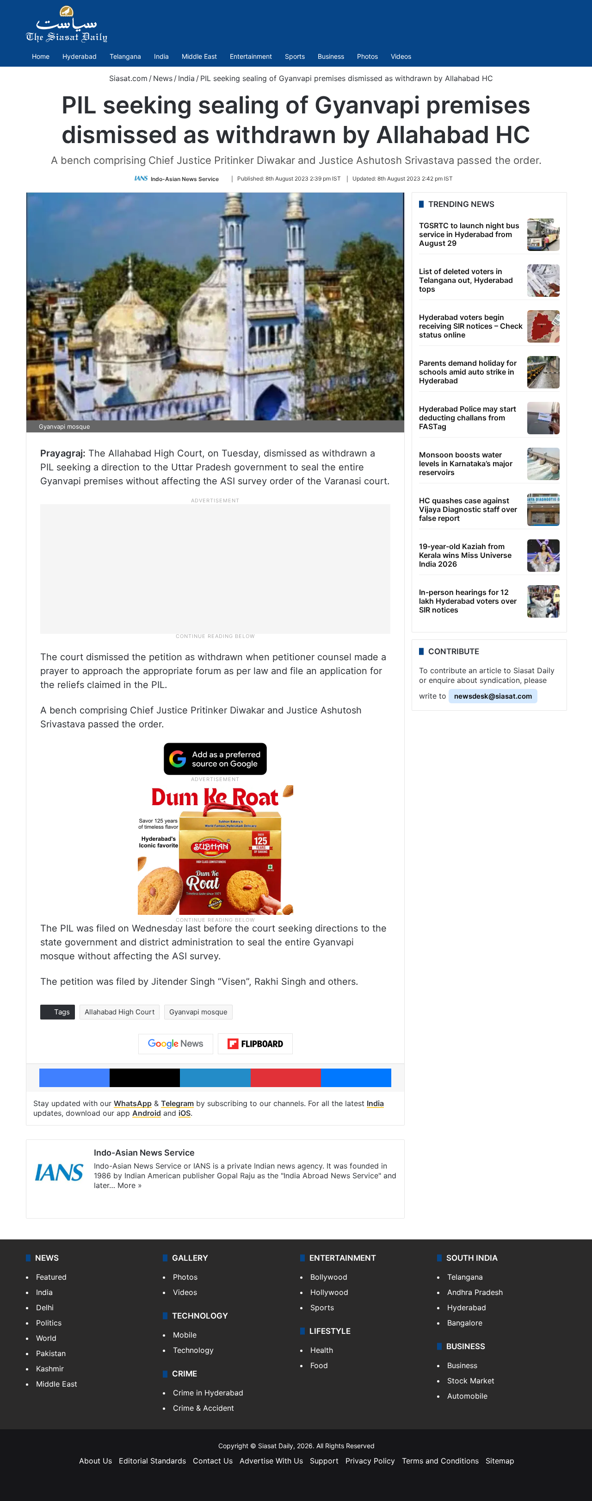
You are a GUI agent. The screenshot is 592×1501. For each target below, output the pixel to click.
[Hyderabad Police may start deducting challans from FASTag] (543, 418)
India (161, 56)
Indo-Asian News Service (185, 178)
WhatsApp (133, 1103)
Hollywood (329, 1292)
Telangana (125, 56)
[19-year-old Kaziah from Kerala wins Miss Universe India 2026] (543, 555)
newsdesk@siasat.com (493, 696)
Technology (193, 1350)
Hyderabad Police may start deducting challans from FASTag (467, 417)
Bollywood (328, 1277)
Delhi (45, 1307)
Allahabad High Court (119, 1011)
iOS (185, 1113)
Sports (295, 56)
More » (129, 1185)
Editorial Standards (152, 1460)
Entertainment (251, 56)
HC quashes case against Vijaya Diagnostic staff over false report (468, 509)
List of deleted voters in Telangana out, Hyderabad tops (466, 280)
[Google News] (175, 1044)
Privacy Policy (370, 1460)
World (46, 1338)
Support (324, 1460)
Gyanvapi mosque (198, 1011)
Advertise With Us (271, 1460)
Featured (51, 1277)
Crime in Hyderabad (208, 1392)
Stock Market (470, 1380)
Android (146, 1113)
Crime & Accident (203, 1408)
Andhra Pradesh (475, 1292)
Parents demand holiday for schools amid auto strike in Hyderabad (468, 371)
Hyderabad (79, 56)
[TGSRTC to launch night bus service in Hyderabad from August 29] (543, 235)
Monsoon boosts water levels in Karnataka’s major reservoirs (465, 463)
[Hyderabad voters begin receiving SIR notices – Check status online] (543, 326)
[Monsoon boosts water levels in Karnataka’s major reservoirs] (543, 464)
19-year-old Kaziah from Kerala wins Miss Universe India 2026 (465, 555)
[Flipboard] (255, 1044)
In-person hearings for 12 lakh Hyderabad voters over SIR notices (468, 601)
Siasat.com (127, 78)
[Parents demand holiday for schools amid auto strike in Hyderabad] (543, 372)
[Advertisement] (215, 568)
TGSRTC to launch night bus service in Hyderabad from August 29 (469, 234)
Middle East (199, 56)
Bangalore (464, 1322)
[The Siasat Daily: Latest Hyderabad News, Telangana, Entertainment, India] (66, 24)
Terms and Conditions (440, 1460)
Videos (401, 56)
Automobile (467, 1396)
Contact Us (213, 1460)
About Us (95, 1460)
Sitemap (500, 1460)
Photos (367, 56)
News (163, 78)
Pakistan (51, 1353)
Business (331, 56)
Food (319, 1365)
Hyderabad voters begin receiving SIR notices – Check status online (471, 326)
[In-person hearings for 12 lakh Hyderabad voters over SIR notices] (543, 601)
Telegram (177, 1103)
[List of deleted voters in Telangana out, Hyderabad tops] (543, 280)
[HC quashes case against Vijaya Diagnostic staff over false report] (543, 510)
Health (321, 1350)
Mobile (185, 1334)
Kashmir (50, 1368)
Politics (49, 1322)
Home (40, 56)
